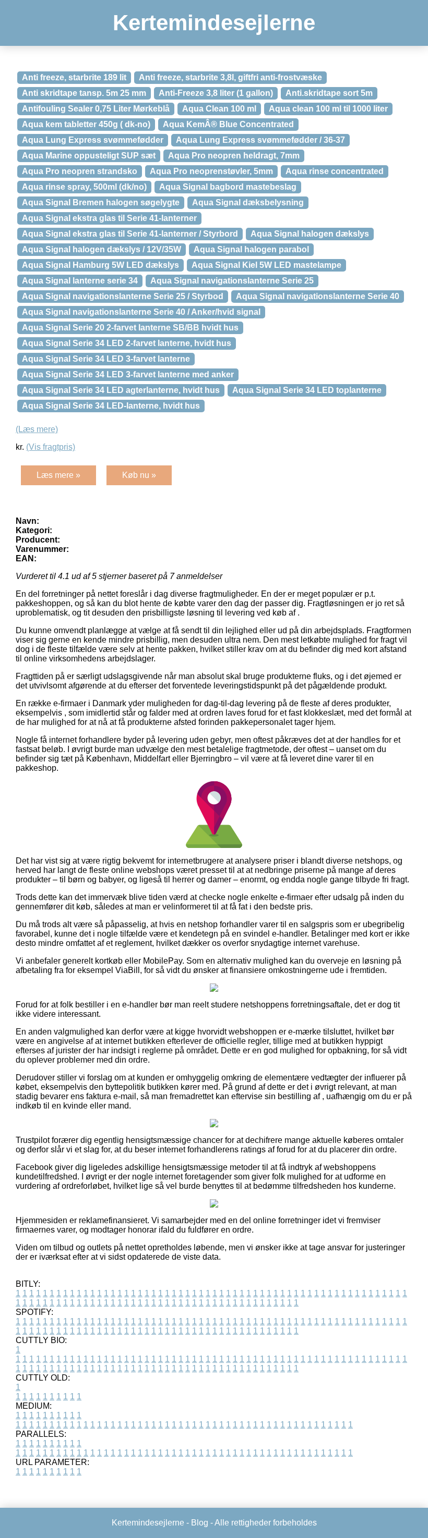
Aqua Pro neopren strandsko (79, 171)
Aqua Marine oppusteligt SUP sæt (89, 155)
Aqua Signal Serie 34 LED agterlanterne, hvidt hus (121, 390)
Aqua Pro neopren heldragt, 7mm (234, 155)
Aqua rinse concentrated (335, 171)
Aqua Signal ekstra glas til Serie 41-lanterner (109, 218)
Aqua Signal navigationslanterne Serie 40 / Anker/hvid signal (141, 311)
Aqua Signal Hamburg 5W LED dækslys (100, 265)
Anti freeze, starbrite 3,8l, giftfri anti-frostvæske (230, 77)
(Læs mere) (37, 429)
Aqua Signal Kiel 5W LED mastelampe (266, 265)
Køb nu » (139, 475)
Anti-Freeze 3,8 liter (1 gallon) (216, 93)
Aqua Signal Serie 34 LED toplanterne (307, 390)
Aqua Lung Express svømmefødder (92, 140)
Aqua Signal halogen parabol (251, 249)
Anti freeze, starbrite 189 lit (74, 77)
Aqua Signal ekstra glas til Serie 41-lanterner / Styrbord (130, 233)
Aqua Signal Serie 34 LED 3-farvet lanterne (106, 358)
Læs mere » (58, 475)
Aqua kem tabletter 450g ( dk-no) (86, 124)
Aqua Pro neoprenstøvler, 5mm (211, 171)
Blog (199, 1522)
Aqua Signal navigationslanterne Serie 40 (317, 296)
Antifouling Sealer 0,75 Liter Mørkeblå (96, 108)
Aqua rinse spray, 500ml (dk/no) (84, 186)
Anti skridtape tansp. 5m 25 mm (84, 93)
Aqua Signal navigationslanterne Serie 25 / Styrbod (122, 296)
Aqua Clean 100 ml (219, 108)
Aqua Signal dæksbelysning (248, 202)
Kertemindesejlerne (214, 22)
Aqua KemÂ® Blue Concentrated (228, 124)
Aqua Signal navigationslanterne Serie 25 (232, 280)
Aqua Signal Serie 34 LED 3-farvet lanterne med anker (128, 374)
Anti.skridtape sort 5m (329, 93)
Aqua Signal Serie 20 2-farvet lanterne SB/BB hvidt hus (130, 327)
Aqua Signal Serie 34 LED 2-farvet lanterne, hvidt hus (126, 343)
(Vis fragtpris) (50, 446)
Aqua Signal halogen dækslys (310, 233)
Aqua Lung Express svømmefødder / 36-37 (260, 140)
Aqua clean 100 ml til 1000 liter (328, 108)
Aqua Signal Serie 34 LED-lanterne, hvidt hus (111, 405)
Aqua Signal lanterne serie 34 (80, 280)
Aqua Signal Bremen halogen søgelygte (101, 202)
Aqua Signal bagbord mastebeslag (227, 186)
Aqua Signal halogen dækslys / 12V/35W (101, 249)
